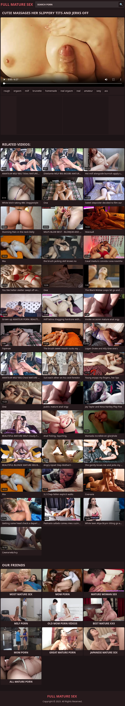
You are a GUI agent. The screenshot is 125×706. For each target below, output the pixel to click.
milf (27, 90)
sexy (98, 90)
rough (7, 90)
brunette (37, 90)
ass (106, 90)
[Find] (121, 4)
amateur (88, 90)
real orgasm (67, 90)
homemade (51, 90)
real (78, 90)
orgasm (17, 90)
